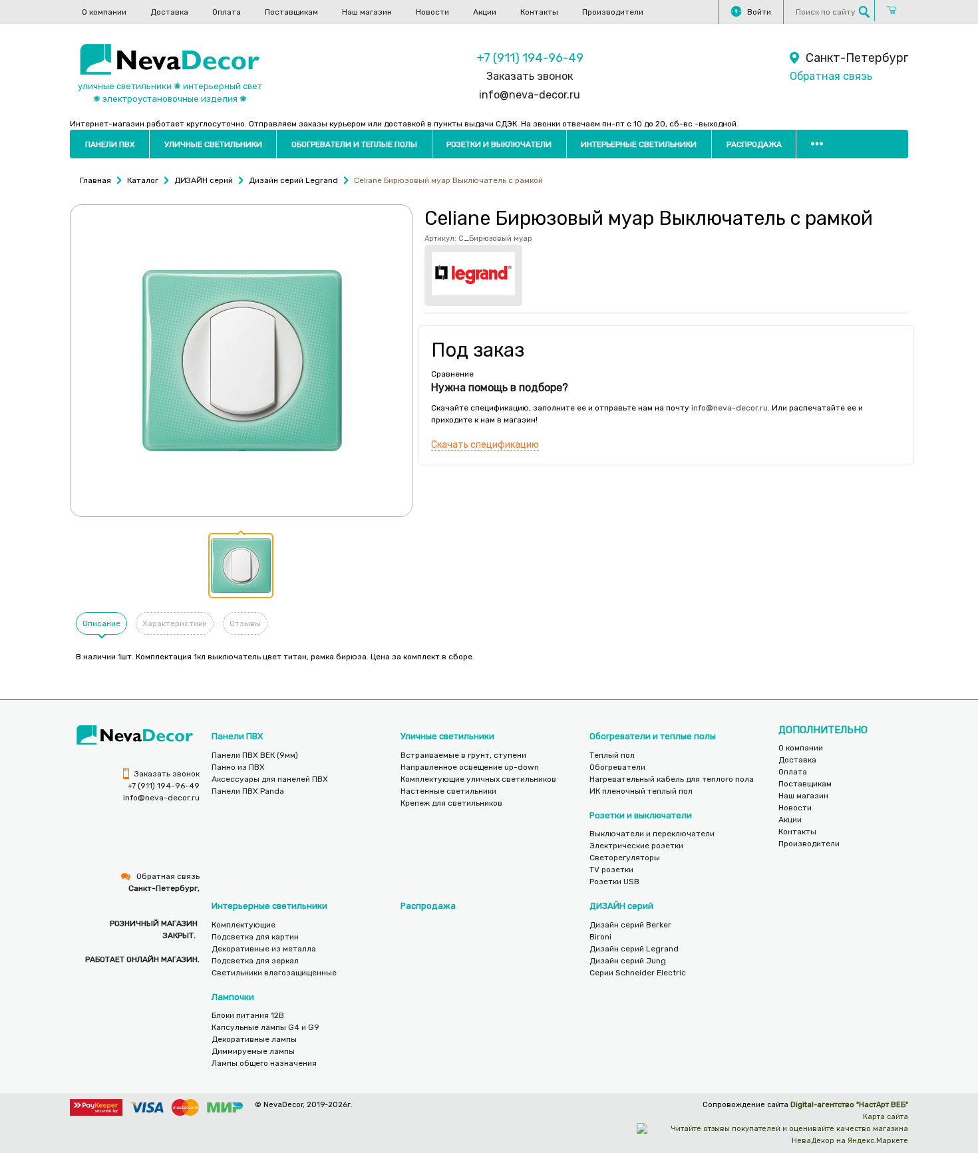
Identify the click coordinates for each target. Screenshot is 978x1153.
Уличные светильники (213, 144)
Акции (484, 12)
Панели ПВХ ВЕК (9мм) (255, 755)
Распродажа (754, 144)
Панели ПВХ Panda (248, 791)
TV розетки (611, 869)
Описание (101, 623)
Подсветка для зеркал (255, 960)
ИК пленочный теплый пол (641, 791)
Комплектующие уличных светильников (478, 779)
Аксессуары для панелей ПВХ (270, 779)
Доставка (169, 12)
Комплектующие (243, 924)
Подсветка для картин (255, 936)
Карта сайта (885, 1116)
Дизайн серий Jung (627, 960)
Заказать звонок (529, 76)
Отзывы (245, 623)
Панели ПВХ (110, 144)
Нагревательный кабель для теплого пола (671, 779)
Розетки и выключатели (499, 144)
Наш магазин (367, 12)
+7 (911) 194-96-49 (529, 58)
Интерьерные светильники (639, 144)
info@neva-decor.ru (529, 94)
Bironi (600, 936)
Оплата (226, 12)
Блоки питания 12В (248, 1015)
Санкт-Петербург (857, 58)
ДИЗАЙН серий (621, 906)
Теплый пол (612, 755)
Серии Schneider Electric (637, 972)
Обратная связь (831, 76)
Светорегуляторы (624, 857)
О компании (104, 12)
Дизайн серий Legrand (634, 948)
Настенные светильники (448, 791)
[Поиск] (864, 12)
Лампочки (233, 997)
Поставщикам (291, 12)
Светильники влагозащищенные (274, 972)
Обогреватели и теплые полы (354, 144)
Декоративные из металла (264, 948)
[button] (240, 565)
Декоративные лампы (254, 1039)
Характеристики (174, 623)
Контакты (539, 12)
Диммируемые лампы (253, 1051)
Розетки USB (614, 881)
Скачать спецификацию (485, 444)
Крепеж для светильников (451, 803)
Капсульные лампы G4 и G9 (265, 1027)
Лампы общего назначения (264, 1063)
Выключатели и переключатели (652, 833)
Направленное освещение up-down (470, 767)
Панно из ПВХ (238, 767)
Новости (432, 12)
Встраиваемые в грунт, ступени (463, 755)
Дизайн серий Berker (630, 924)
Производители (612, 12)
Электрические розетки (636, 845)
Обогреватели (617, 767)
